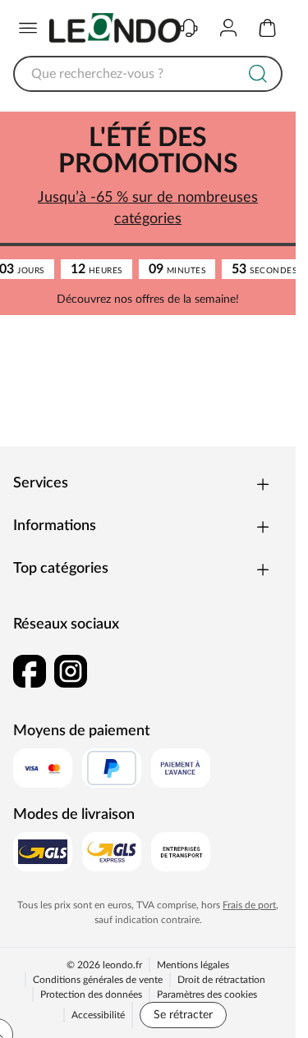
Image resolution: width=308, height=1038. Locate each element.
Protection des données (91, 994)
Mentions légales (193, 965)
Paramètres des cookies (207, 994)
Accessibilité (98, 1015)
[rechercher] (258, 74)
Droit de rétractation (221, 980)
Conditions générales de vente (98, 980)
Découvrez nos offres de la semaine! (148, 299)
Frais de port (249, 905)
